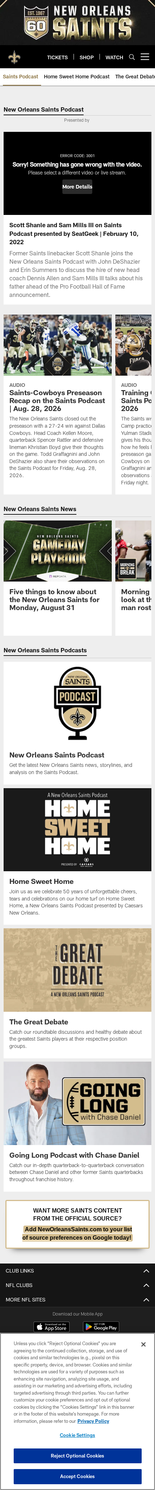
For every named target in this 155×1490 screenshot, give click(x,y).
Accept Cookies (77, 1476)
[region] (77, 1411)
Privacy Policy (93, 1421)
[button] (77, 187)
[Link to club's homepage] (14, 54)
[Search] (132, 57)
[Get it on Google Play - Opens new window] (101, 1330)
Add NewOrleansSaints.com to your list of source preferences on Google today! (77, 1233)
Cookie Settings (77, 1435)
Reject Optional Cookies (78, 1456)
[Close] (143, 1344)
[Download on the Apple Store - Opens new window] (51, 1328)
